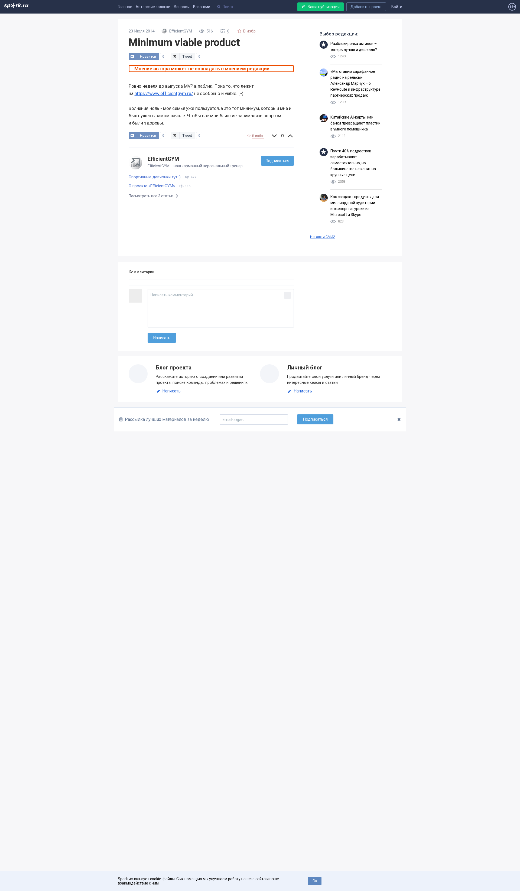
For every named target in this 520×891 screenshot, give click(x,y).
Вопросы (182, 7)
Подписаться (277, 161)
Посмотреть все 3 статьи (151, 196)
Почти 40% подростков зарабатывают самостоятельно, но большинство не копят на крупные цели (353, 163)
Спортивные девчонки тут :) (155, 177)
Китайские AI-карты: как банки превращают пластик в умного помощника (355, 123)
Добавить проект (366, 7)
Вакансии (201, 7)
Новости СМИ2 (322, 237)
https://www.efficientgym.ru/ (164, 93)
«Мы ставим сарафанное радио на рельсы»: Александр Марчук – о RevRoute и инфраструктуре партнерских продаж (355, 83)
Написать (171, 391)
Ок (315, 881)
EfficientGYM (163, 159)
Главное (125, 7)
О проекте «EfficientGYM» (152, 186)
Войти (396, 7)
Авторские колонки (153, 7)
